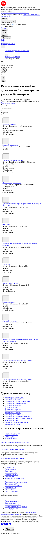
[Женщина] (6, 120)
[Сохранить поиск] (3, 78)
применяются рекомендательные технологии (18, 513)
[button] (3, 40)
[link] (4, 35)
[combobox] (10, 65)
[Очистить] (4, 70)
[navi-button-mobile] (3, 46)
